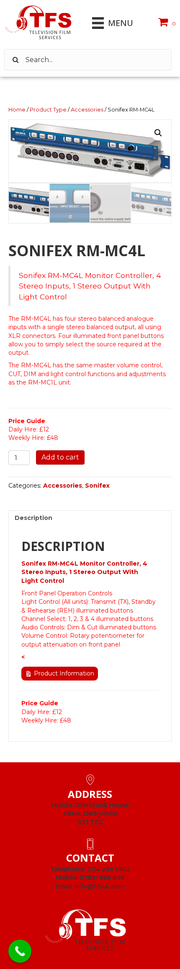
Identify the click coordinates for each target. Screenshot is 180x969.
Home (17, 110)
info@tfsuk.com (100, 886)
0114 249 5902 (108, 869)
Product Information (64, 673)
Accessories (87, 110)
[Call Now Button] (19, 951)
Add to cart (60, 457)
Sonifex (97, 485)
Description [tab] (33, 518)
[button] (158, 132)
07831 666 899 (102, 877)
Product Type (48, 110)
